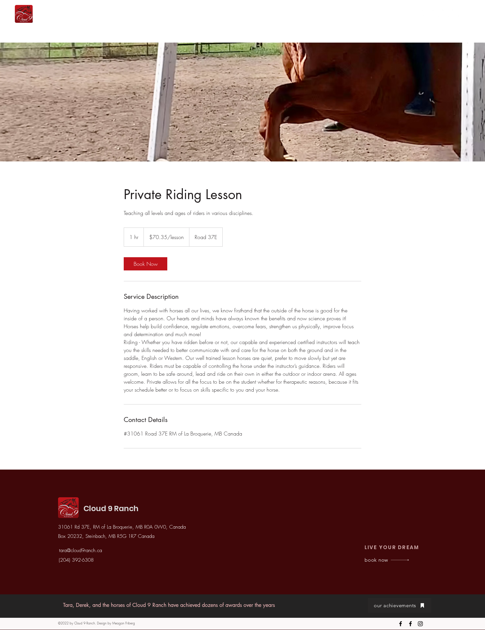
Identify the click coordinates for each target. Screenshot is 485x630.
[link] (145, 263)
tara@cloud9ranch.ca (80, 550)
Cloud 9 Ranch (111, 508)
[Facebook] (436, 13)
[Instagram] (426, 13)
